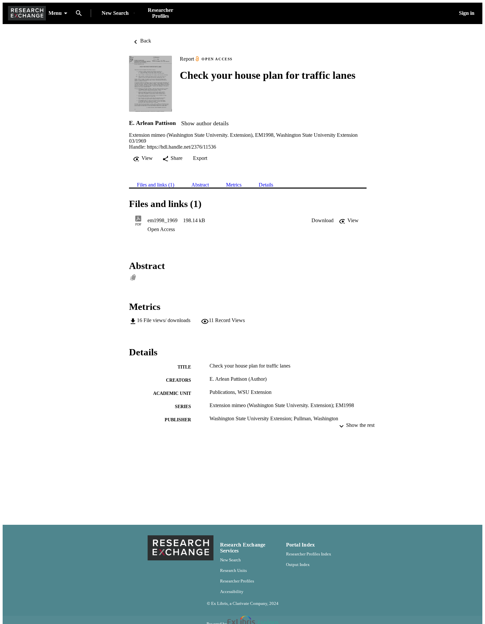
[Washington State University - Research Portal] (27, 13)
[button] (322, 220)
